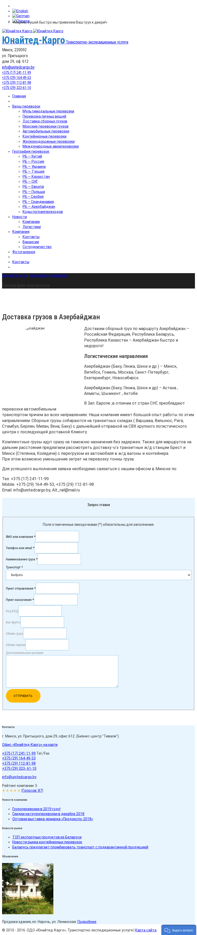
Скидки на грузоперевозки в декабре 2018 (48, 814)
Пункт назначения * (20, 599)
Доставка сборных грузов (45, 121)
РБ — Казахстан (36, 176)
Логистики (32, 227)
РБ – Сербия (33, 196)
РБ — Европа (33, 186)
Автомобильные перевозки (46, 131)
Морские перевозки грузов (45, 126)
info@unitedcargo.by (18, 67)
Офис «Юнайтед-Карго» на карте (30, 745)
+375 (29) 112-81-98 (16, 82)
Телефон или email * (20, 548)
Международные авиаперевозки (51, 146)
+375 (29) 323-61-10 (16, 88)
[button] (178, 930)
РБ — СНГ (30, 181)
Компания (20, 232)
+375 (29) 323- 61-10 (19, 768)
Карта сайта (145, 930)
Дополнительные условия (24, 653)
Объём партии (15, 644)
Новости (19, 217)
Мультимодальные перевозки (48, 111)
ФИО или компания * (20, 536)
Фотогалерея (23, 252)
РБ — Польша (34, 192)
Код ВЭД (12, 611)
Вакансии (31, 242)
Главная (19, 96)
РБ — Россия (33, 161)
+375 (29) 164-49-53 (16, 78)
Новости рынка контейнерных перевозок (47, 842)
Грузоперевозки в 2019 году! (36, 809)
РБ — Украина (34, 167)
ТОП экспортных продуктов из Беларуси (47, 837)
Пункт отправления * (21, 588)
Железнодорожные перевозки (49, 141)
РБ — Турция (33, 171)
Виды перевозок (26, 106)
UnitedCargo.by (14, 275)
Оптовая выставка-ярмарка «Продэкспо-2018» (52, 819)
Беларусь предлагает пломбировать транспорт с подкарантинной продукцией (80, 847)
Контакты (31, 237)
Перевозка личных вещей (44, 116)
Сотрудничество (37, 247)
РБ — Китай (32, 156)
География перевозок (30, 151)
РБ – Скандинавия (38, 202)
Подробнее (86, 922)
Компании (31, 222)
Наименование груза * (21, 559)
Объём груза (14, 633)
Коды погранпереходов (43, 212)
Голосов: (32, 790)
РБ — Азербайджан (39, 206)
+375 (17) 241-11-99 (16, 72)
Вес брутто (13, 622)
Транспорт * (14, 567)
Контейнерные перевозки (44, 136)
